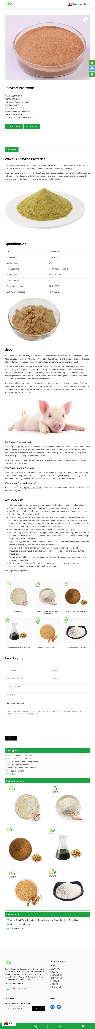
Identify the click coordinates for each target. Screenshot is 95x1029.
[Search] (85, 4)
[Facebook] (52, 1007)
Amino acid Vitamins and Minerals (21, 768)
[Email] (59, 1026)
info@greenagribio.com (31, 487)
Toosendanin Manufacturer (18, 648)
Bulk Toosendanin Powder (77, 611)
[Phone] (36, 1026)
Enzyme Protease (12, 165)
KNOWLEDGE (56, 975)
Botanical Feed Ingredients (18, 765)
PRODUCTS (55, 972)
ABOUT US (55, 969)
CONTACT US (56, 978)
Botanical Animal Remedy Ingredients (22, 762)
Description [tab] (11, 149)
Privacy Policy (56, 987)
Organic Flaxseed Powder (47, 648)
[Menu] (89, 4)
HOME (53, 966)
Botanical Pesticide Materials (19, 755)
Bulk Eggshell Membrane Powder (47, 612)
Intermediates (12, 774)
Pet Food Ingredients (15, 771)
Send (11, 738)
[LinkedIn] (59, 1007)
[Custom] (83, 1026)
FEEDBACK (55, 981)
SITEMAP (54, 984)
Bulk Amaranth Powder (76, 648)
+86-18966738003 (19, 989)
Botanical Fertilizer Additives (19, 758)
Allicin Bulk (18, 611)
